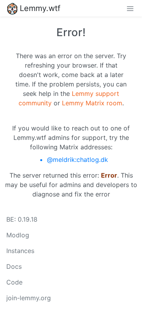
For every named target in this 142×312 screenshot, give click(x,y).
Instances (20, 251)
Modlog (17, 235)
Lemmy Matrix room (92, 103)
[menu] (130, 8)
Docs (14, 266)
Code (14, 282)
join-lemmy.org (28, 298)
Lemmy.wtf (40, 8)
